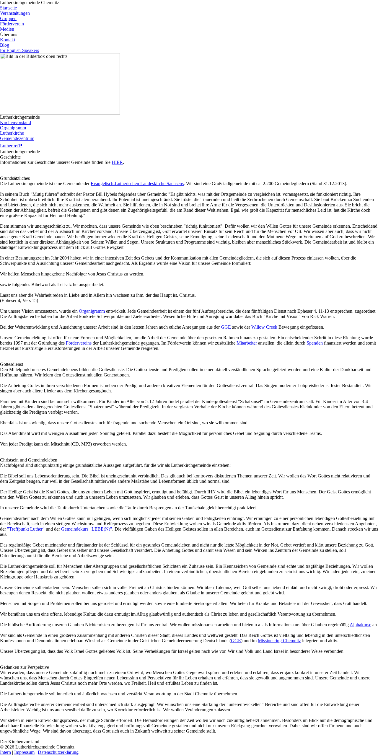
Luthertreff (11, 145)
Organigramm (13, 127)
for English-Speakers (19, 50)
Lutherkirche (12, 133)
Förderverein (12, 23)
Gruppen (8, 18)
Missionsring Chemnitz (279, 640)
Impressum (24, 752)
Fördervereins (79, 342)
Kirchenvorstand (15, 122)
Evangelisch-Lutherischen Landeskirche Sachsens (137, 183)
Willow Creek (264, 327)
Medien (7, 29)
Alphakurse (360, 624)
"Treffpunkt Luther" (26, 528)
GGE (226, 327)
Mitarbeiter (247, 342)
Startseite (8, 7)
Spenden (315, 342)
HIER (117, 162)
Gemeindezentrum (17, 138)
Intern (5, 752)
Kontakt (7, 39)
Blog (4, 45)
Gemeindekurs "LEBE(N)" (86, 528)
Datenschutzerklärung (58, 752)
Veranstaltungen (15, 13)
